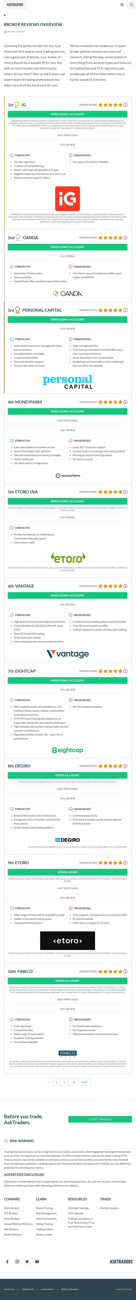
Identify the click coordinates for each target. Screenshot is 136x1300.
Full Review (67, 144)
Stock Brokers (12, 1207)
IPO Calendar (76, 1213)
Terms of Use (30, 1289)
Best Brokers (11, 1229)
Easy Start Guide (67, 135)
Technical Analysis (46, 1218)
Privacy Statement (69, 1289)
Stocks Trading (44, 1207)
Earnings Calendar (78, 1207)
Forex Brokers (12, 1218)
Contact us (11, 1289)
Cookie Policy (49, 1289)
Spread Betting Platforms (18, 1223)
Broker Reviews (13, 1234)
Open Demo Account (68, 114)
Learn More (67, 872)
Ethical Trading (44, 1223)
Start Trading (100, 1119)
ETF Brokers (11, 1213)
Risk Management (46, 1213)
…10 (73, 1082)
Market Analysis (109, 1207)
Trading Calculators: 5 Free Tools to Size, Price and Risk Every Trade (81, 1222)
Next (84, 1082)
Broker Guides (44, 1234)
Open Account (68, 775)
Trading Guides (44, 1229)
